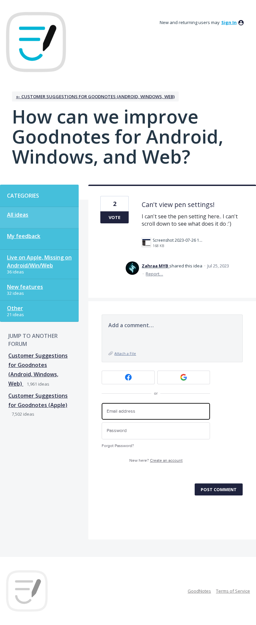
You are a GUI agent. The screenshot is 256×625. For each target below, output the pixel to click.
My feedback (23, 236)
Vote (114, 217)
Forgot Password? (118, 445)
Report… (154, 274)
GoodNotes (199, 591)
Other (15, 308)
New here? (156, 460)
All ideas (17, 214)
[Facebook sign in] (128, 377)
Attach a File (125, 353)
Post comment (219, 489)
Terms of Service (233, 591)
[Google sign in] (183, 377)
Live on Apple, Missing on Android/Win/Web (39, 261)
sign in (229, 22)
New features (25, 286)
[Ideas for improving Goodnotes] (36, 42)
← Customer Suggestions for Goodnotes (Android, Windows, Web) (95, 96)
